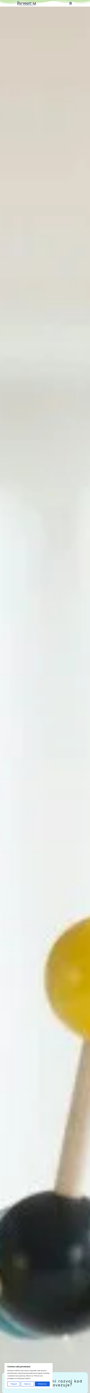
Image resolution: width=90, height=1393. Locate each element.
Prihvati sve (42, 1384)
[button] (70, 3)
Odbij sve (27, 1384)
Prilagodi (14, 1384)
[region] (28, 1376)
